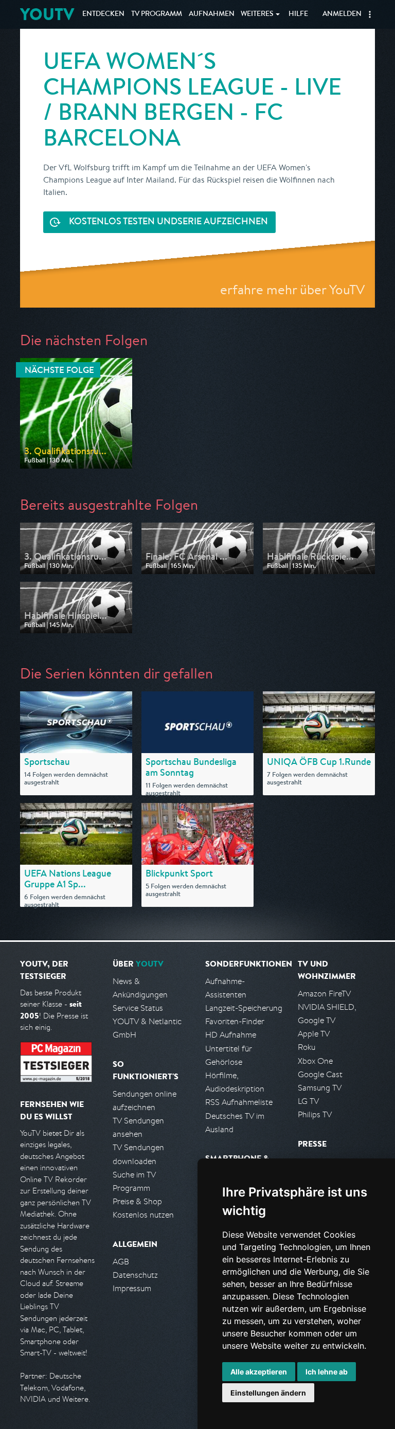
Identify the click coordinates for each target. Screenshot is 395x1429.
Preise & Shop (137, 1201)
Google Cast (320, 1074)
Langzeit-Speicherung (243, 1008)
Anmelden (342, 14)
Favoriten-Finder (234, 1021)
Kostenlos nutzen (143, 1214)
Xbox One (315, 1061)
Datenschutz (135, 1275)
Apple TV (314, 1033)
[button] (370, 14)
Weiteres (257, 14)
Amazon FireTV (324, 993)
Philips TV (315, 1114)
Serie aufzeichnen (168, 222)
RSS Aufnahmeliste (239, 1102)
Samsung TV (320, 1087)
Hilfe (298, 14)
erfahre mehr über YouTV (292, 289)
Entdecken (103, 14)
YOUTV (47, 14)
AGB (121, 1261)
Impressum (132, 1288)
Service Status (138, 1008)
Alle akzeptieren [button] (258, 1371)
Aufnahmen (212, 14)
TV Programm (156, 14)
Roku (306, 1047)
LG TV (308, 1101)
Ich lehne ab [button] (327, 1371)
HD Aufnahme (230, 1034)
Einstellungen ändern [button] (268, 1392)
